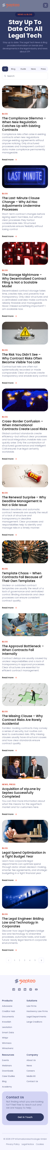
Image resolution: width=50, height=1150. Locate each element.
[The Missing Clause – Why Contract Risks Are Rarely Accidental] (25, 694)
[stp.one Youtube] (36, 989)
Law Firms (31, 1006)
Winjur (5, 1037)
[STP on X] (19, 989)
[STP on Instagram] (30, 989)
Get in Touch (25, 1117)
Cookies (40, 1144)
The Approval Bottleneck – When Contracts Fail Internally (23, 650)
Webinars (7, 1065)
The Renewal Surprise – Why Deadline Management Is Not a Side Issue (24, 501)
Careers (31, 1070)
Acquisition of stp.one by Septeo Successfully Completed (21, 793)
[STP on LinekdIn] (25, 989)
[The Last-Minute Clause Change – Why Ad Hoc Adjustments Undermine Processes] (25, 176)
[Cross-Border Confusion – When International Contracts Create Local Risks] (25, 400)
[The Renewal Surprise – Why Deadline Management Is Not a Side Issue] (25, 476)
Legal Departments (36, 1016)
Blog (13, 69)
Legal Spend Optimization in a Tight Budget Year (24, 855)
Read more (7, 159)
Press (43, 69)
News (33, 69)
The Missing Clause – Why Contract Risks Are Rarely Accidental (22, 720)
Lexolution (7, 1027)
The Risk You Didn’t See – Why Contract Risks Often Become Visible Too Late (22, 358)
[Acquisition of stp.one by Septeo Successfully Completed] (25, 767)
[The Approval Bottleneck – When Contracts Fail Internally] (25, 624)
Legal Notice (28, 1144)
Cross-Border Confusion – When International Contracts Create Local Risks (24, 425)
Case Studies (8, 1076)
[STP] (10, 6)
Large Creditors (34, 1021)
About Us (31, 1060)
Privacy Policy (13, 1144)
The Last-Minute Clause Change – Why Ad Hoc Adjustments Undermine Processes (21, 204)
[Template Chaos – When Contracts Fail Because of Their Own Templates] (25, 551)
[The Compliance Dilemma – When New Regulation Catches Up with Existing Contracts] (25, 96)
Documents (8, 1016)
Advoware (7, 1006)
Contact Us (32, 1081)
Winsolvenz (7, 1048)
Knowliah (6, 1021)
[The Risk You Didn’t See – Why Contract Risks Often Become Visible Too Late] (25, 333)
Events (5, 1060)
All (5, 69)
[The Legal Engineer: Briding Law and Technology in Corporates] (25, 897)
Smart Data (8, 1032)
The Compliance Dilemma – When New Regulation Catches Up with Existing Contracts (24, 124)
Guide (23, 69)
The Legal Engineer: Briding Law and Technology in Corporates (23, 922)
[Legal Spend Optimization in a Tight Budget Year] (25, 831)
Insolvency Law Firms (37, 1011)
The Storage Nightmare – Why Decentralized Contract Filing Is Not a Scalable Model (24, 280)
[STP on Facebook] (13, 989)
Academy (7, 1086)
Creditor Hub (8, 1011)
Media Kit (31, 1076)
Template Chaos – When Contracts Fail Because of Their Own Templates (22, 577)
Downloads (7, 1070)
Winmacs (6, 1043)
